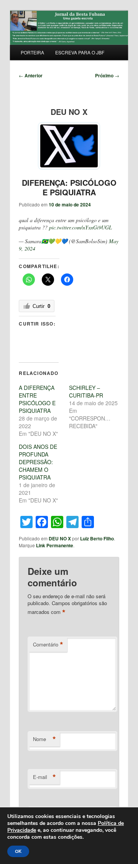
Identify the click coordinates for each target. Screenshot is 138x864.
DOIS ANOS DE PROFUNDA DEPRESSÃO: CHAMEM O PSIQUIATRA (38, 462)
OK (18, 851)
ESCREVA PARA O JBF (79, 52)
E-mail (44, 777)
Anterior (31, 75)
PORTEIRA (32, 52)
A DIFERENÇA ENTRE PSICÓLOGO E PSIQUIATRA (37, 399)
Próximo (107, 75)
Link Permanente (54, 545)
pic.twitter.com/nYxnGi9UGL (80, 227)
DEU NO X (60, 538)
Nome (44, 739)
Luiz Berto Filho (97, 538)
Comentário (48, 644)
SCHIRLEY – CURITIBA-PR (86, 391)
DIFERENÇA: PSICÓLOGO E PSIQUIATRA (69, 187)
